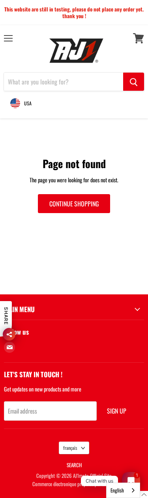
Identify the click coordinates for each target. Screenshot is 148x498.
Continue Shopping (74, 203)
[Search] (133, 82)
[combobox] (123, 490)
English (117, 490)
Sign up (116, 411)
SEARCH (74, 465)
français (70, 447)
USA (28, 103)
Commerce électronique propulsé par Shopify (74, 484)
